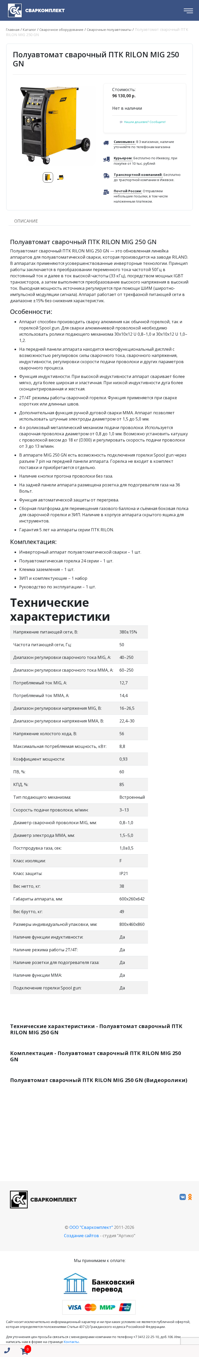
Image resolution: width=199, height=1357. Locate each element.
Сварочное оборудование (61, 29)
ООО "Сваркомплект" (91, 1227)
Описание (26, 221)
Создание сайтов (81, 1235)
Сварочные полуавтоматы (109, 29)
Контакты (71, 1341)
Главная (12, 29)
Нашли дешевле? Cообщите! (145, 122)
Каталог (29, 29)
